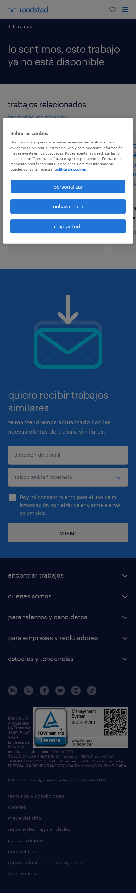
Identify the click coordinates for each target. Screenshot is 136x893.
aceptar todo (68, 226)
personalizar (68, 187)
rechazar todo (68, 206)
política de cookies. (71, 169)
